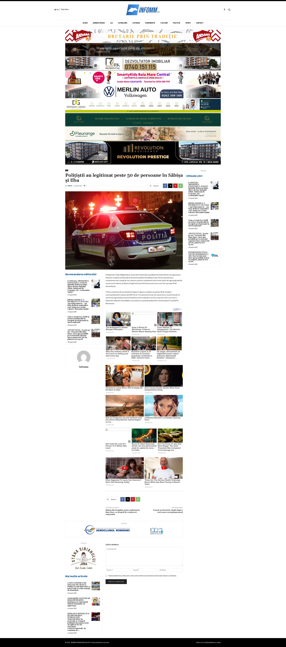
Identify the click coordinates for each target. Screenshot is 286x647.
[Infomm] (83, 357)
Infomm (69, 186)
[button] (229, 9)
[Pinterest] (175, 186)
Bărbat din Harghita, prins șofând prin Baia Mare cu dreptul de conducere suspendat (123, 512)
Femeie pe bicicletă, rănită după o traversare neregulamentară (168, 511)
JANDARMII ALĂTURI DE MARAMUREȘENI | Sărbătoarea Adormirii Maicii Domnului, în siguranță (78, 602)
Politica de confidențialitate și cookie (208, 642)
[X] (170, 186)
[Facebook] (224, 9)
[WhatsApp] (180, 186)
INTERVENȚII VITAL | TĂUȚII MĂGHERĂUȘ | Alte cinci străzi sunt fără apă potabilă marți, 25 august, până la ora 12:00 (198, 257)
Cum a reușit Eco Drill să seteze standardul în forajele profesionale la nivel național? (78, 320)
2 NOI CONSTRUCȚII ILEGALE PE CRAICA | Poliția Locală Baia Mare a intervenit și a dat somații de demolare (78, 586)
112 (67, 170)
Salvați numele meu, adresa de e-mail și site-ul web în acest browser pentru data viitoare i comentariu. (142, 576)
